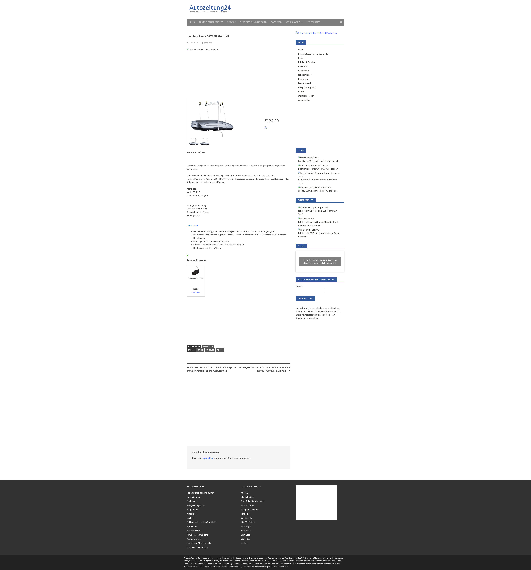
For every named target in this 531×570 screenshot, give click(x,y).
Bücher (301, 58)
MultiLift (210, 350)
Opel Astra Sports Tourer (253, 501)
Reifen (301, 91)
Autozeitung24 (210, 7)
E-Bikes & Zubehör (307, 62)
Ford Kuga (246, 526)
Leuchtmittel (304, 83)
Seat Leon (245, 534)
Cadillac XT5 (247, 517)
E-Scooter (303, 66)
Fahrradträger (304, 74)
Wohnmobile (293, 22)
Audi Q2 (244, 492)
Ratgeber (276, 22)
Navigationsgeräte (307, 87)
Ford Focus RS (247, 505)
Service (231, 22)
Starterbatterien (306, 95)
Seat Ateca (246, 530)
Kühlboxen (303, 79)
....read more (192, 225)
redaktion (208, 42)
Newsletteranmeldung (197, 534)
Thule (219, 350)
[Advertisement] (291, 9)
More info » (195, 292)
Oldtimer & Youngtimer (253, 22)
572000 (200, 350)
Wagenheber (304, 100)
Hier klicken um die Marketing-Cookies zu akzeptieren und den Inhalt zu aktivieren (320, 261)
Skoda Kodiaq (247, 496)
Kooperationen (194, 539)
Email (299, 286)
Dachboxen (208, 346)
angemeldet (207, 458)
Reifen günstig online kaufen (200, 492)
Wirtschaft (313, 22)
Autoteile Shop (194, 530)
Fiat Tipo (245, 513)
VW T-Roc (245, 539)
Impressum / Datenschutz (199, 543)
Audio (300, 49)
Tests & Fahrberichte (211, 22)
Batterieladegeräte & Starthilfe (313, 53)
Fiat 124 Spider (248, 522)
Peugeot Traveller (249, 509)
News (192, 22)
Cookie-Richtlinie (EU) (197, 547)
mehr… (244, 543)
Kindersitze (192, 513)
